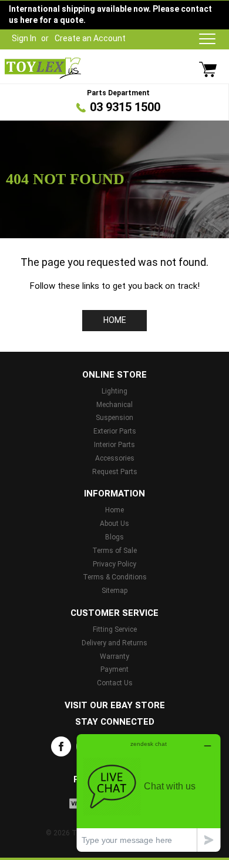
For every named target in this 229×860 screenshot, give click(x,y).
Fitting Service (115, 629)
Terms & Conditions (115, 577)
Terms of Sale (114, 550)
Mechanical (114, 405)
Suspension (114, 418)
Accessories (114, 458)
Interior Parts (114, 445)
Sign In (24, 38)
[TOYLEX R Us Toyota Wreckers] (43, 68)
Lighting (114, 391)
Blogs (114, 537)
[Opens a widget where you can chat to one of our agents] (148, 792)
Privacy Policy (114, 564)
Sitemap (114, 590)
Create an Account (90, 38)
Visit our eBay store (115, 705)
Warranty (114, 656)
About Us (114, 523)
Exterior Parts (114, 431)
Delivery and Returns (114, 643)
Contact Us (115, 683)
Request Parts (114, 472)
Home (114, 320)
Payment (114, 669)
